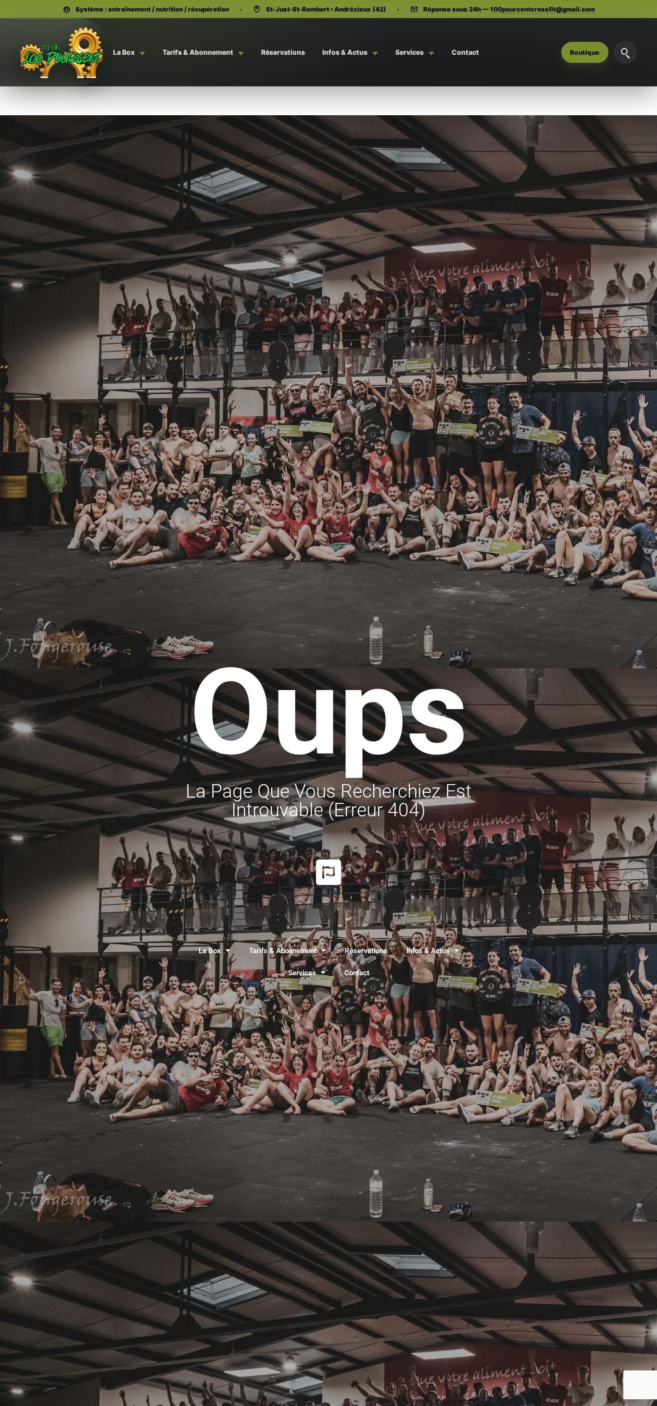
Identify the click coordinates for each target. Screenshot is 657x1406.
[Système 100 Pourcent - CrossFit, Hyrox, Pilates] (61, 52)
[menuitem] (129, 52)
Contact (356, 973)
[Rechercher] (625, 52)
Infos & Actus (428, 950)
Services (302, 973)
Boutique (585, 52)
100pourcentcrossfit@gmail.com (542, 9)
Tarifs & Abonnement (282, 950)
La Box (210, 950)
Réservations (366, 950)
